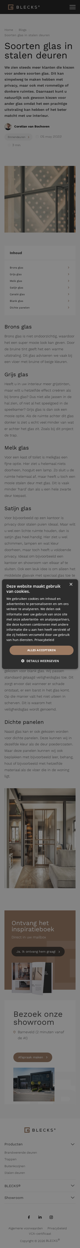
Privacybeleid (44, 640)
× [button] (70, 584)
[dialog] (40, 624)
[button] (40, 660)
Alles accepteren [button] (41, 650)
